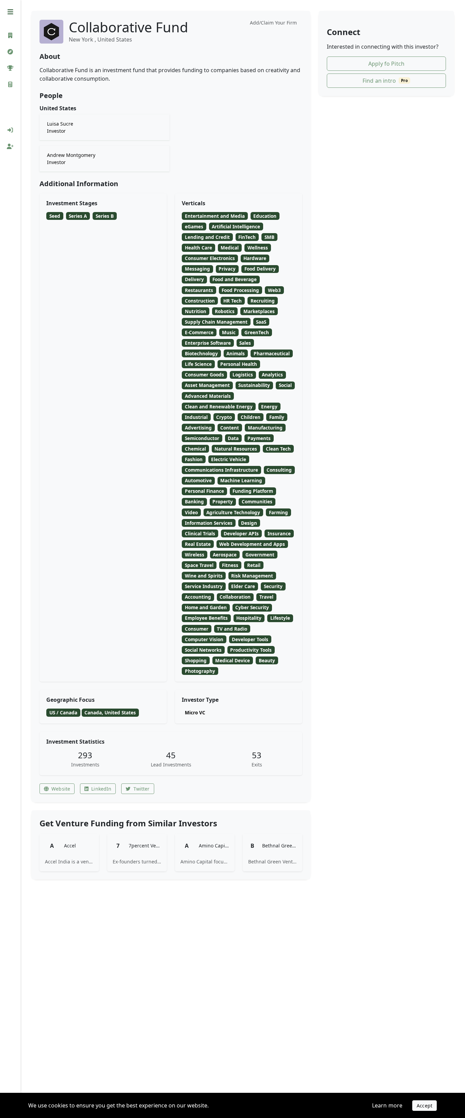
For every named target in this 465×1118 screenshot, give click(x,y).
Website (60, 788)
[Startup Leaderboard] (10, 68)
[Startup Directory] (10, 52)
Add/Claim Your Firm (273, 22)
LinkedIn (101, 788)
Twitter (141, 788)
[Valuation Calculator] (10, 84)
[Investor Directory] (10, 35)
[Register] (10, 146)
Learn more (387, 1105)
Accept (424, 1105)
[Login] (10, 130)
